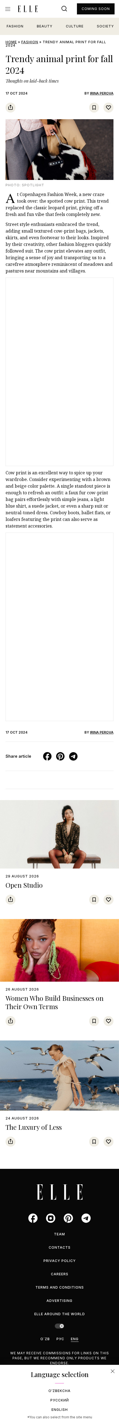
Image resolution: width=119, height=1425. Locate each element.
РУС (60, 1339)
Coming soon (96, 9)
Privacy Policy (59, 1261)
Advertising (59, 1301)
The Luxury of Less (34, 1127)
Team (59, 1234)
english (59, 1410)
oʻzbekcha (59, 1391)
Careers (59, 1274)
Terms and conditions (59, 1287)
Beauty (45, 26)
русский (59, 1400)
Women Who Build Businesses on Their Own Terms (55, 1002)
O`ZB (45, 1339)
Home (11, 42)
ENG (75, 1339)
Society (105, 26)
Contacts (60, 1247)
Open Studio (24, 885)
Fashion (15, 26)
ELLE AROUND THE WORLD (59, 1314)
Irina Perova (101, 93)
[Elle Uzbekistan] (28, 9)
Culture (75, 26)
